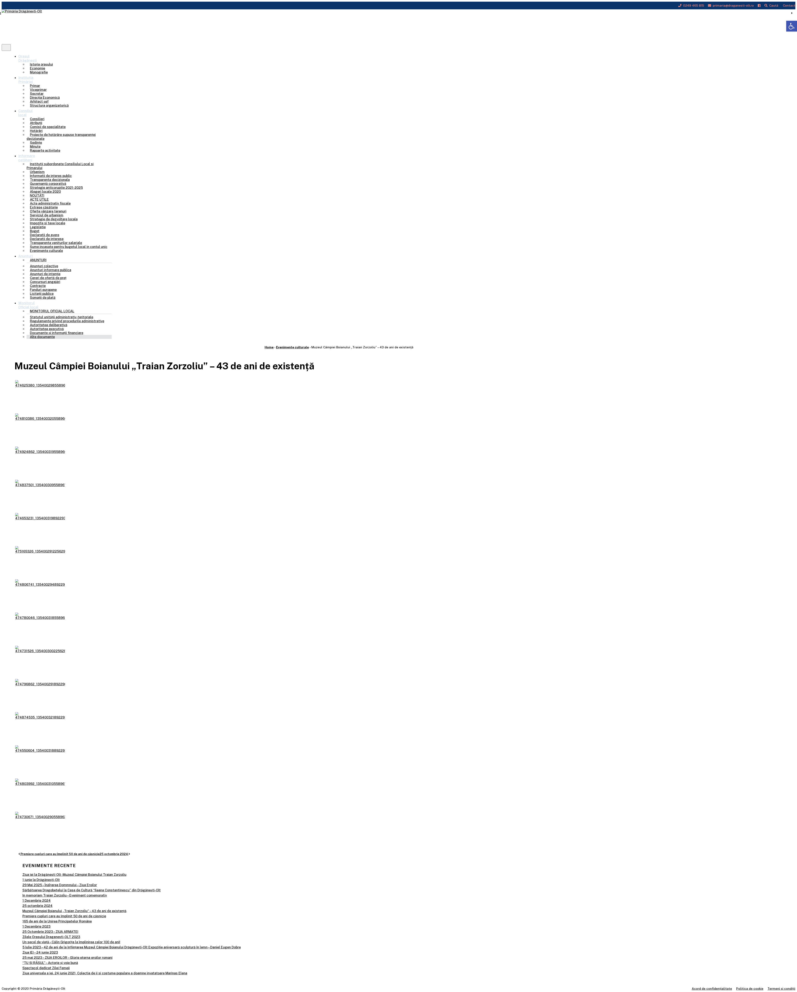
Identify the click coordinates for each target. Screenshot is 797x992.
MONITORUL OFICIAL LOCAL (52, 311)
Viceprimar (38, 90)
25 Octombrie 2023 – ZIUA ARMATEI (50, 932)
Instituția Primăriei (25, 80)
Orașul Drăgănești (27, 58)
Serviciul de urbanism (46, 215)
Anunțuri (25, 256)
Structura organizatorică (49, 105)
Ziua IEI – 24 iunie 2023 (40, 952)
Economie (37, 68)
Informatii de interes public (51, 176)
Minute (35, 147)
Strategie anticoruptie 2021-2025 (56, 188)
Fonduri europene (43, 290)
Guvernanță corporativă (48, 184)
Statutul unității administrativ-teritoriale (61, 317)
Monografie (39, 72)
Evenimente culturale (46, 251)
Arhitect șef (39, 102)
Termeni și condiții (781, 988)
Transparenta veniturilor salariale (56, 243)
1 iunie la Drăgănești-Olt (41, 880)
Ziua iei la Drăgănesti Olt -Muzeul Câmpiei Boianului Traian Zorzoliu (74, 875)
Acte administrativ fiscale (50, 203)
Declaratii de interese (47, 239)
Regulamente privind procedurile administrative (67, 321)
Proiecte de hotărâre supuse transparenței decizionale (61, 137)
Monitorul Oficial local (28, 305)
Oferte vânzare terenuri (48, 211)
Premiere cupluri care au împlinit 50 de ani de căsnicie (60, 854)
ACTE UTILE (39, 199)
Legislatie (38, 227)
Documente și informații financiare (56, 333)
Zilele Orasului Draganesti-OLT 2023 (51, 937)
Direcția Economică (45, 98)
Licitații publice (42, 294)
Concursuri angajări (45, 282)
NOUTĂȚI (37, 196)
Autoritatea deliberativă (48, 325)
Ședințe (36, 143)
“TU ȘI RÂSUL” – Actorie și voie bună (50, 963)
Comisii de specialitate (48, 127)
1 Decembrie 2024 (36, 901)
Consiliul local (25, 113)
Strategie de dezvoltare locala (54, 219)
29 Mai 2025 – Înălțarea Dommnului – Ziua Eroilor (59, 885)
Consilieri (37, 119)
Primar (35, 86)
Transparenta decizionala (50, 180)
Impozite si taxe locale (47, 223)
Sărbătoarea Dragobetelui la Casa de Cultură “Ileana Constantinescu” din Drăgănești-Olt (91, 890)
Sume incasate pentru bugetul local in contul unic (68, 247)
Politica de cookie (749, 988)
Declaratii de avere (44, 235)
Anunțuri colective (44, 266)
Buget (34, 231)
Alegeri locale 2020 (45, 192)
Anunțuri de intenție (45, 274)
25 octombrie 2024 (114, 854)
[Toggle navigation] (6, 47)
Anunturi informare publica (50, 270)
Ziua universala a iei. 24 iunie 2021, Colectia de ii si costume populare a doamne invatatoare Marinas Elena (104, 973)
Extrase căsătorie (44, 207)
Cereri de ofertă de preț (48, 278)
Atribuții (36, 123)
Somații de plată (42, 298)
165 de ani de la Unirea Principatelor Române (57, 921)
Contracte (38, 286)
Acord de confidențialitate (712, 988)
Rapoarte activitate (45, 151)
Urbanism (37, 172)
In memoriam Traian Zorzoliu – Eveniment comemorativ (64, 895)
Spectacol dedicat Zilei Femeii (46, 968)
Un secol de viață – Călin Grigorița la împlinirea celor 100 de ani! (71, 942)
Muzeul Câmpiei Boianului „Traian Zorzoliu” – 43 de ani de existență (74, 911)
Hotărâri (36, 131)
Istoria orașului (41, 64)
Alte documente (42, 337)
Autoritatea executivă (47, 329)
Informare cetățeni (26, 158)
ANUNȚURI (38, 260)
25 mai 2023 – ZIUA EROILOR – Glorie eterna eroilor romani (67, 958)
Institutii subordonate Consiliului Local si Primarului (60, 166)
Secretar (37, 94)
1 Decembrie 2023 (36, 927)
